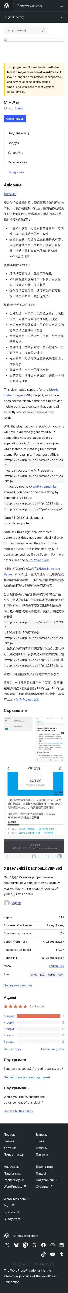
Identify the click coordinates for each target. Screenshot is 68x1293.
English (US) (56, 965)
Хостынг (10, 1148)
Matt (9, 1205)
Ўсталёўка (15, 153)
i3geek (18, 108)
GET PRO (29, 305)
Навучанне (11, 1167)
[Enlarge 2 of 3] (59, 722)
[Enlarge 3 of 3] (59, 770)
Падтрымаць (47, 1180)
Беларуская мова (25, 1236)
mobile (51, 974)
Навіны (9, 1141)
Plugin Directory (14, 17)
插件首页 (10, 194)
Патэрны (42, 1154)
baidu (34, 974)
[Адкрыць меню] (62, 5)
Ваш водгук (12, 1049)
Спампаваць (15, 118)
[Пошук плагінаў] (44, 30)
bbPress (11, 1212)
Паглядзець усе (52, 1049)
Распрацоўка (17, 162)
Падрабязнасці (18, 133)
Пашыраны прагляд (18, 985)
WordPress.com (16, 1199)
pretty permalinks (44, 486)
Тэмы (40, 1141)
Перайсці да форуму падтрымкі (27, 1077)
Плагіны (41, 1148)
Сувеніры (44, 1186)
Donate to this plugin (18, 1111)
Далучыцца (44, 1167)
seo (60, 974)
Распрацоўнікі (14, 1180)
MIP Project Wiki (37, 560)
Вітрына (41, 1134)
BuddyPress (14, 1219)
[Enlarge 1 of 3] (27, 722)
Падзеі (41, 1173)
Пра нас (9, 1134)
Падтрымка (16, 172)
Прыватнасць (13, 1154)
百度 (42, 974)
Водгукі (13, 143)
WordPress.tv (15, 1186)
